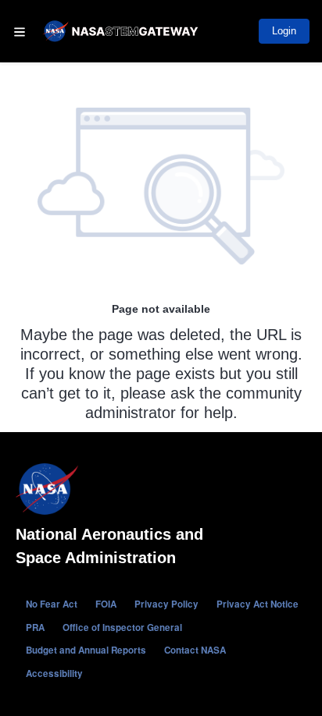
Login (284, 31)
